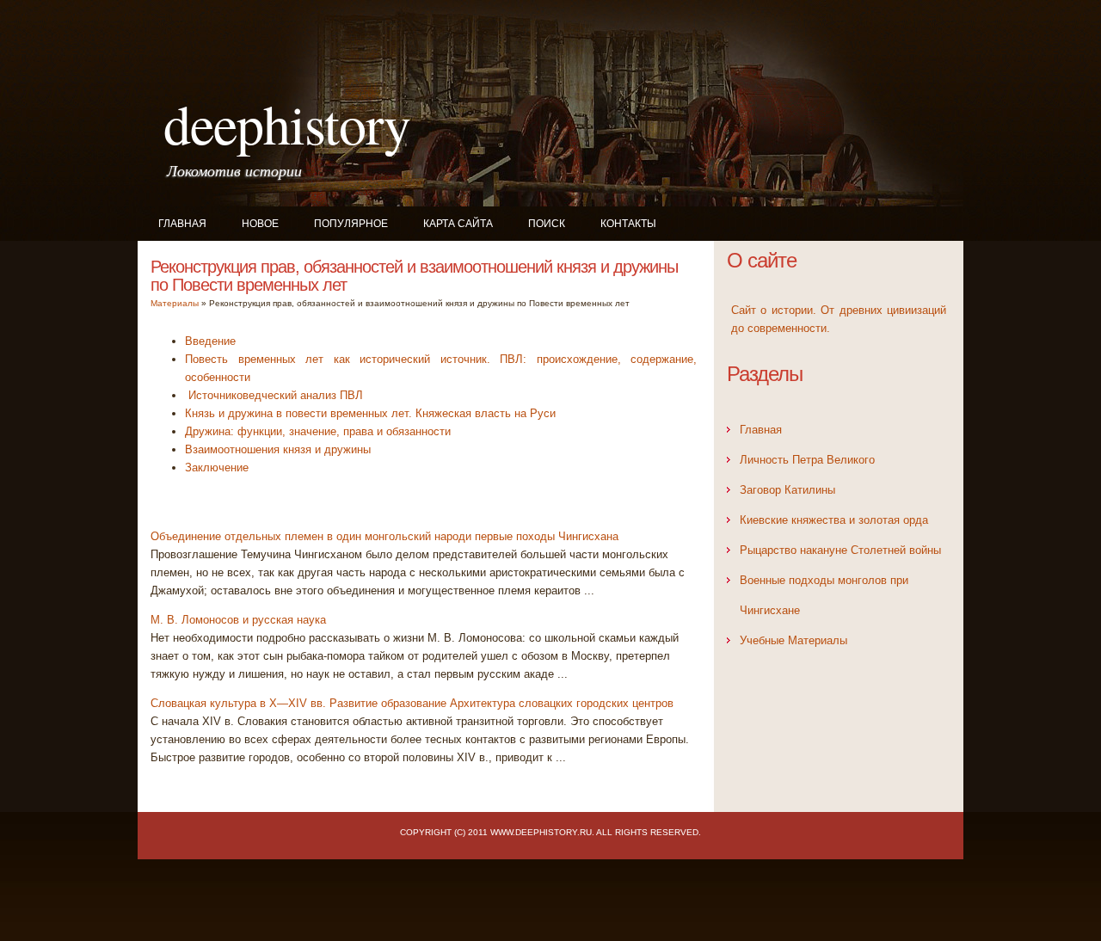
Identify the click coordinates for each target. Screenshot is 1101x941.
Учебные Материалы (793, 640)
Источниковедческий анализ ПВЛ (274, 395)
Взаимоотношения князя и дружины (278, 449)
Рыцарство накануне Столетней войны (840, 550)
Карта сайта (458, 224)
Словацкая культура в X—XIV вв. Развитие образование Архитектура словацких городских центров (412, 703)
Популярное (351, 224)
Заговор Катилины (787, 489)
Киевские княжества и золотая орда (834, 520)
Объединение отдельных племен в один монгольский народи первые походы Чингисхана (384, 536)
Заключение (217, 467)
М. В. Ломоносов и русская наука (238, 619)
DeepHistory (286, 123)
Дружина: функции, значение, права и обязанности (318, 431)
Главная (182, 224)
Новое (260, 224)
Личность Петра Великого (807, 459)
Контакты (628, 224)
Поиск (546, 224)
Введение (210, 341)
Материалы (175, 303)
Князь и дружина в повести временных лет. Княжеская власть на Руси (370, 413)
